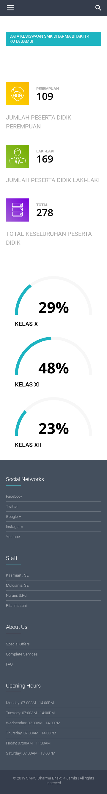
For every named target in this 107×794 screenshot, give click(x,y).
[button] (98, 8)
